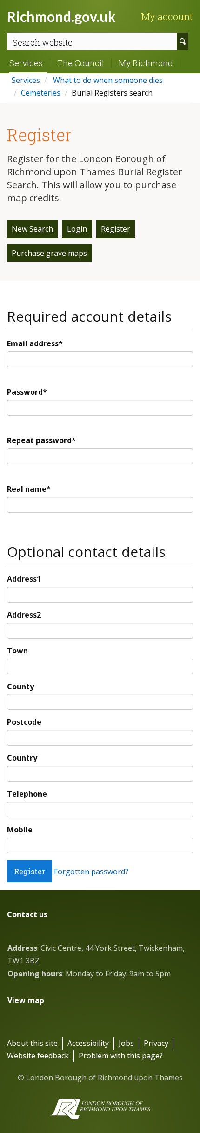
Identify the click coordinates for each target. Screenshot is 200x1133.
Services (26, 63)
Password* (27, 392)
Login (77, 229)
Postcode (24, 722)
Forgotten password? (91, 871)
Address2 (24, 615)
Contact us (27, 914)
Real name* (29, 489)
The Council (80, 63)
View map (25, 1000)
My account (167, 16)
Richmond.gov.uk (61, 16)
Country (22, 758)
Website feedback (38, 1056)
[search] (182, 41)
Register (115, 229)
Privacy (156, 1043)
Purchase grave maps (49, 253)
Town (17, 650)
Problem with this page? (121, 1056)
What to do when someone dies (107, 80)
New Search (32, 229)
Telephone (27, 794)
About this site (32, 1043)
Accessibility (88, 1043)
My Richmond (146, 63)
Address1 (24, 579)
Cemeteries (40, 93)
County (20, 686)
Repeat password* (41, 440)
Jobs (126, 1043)
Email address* (35, 343)
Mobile (20, 829)
